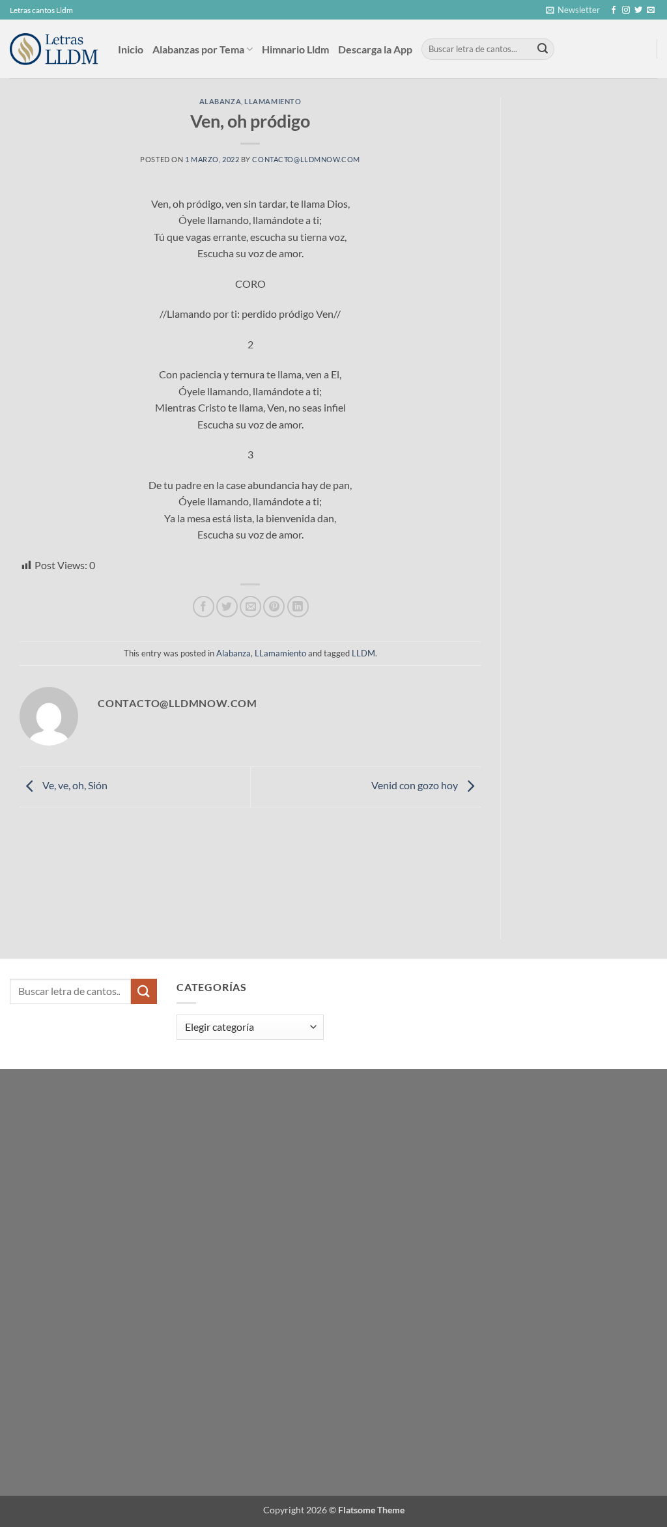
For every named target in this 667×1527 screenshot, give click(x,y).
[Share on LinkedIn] (298, 606)
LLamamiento (272, 101)
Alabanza (220, 101)
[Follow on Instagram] (626, 10)
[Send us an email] (651, 10)
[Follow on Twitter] (638, 10)
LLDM (363, 653)
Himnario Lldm (295, 49)
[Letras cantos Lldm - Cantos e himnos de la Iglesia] (54, 49)
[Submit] (543, 49)
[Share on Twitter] (227, 606)
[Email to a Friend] (250, 606)
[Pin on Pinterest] (274, 606)
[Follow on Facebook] (613, 10)
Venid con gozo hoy (415, 785)
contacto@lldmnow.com (306, 159)
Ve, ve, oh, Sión (73, 785)
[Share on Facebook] (203, 606)
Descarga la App (375, 49)
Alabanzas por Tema (198, 49)
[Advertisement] (593, 293)
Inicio (130, 49)
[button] (573, 10)
